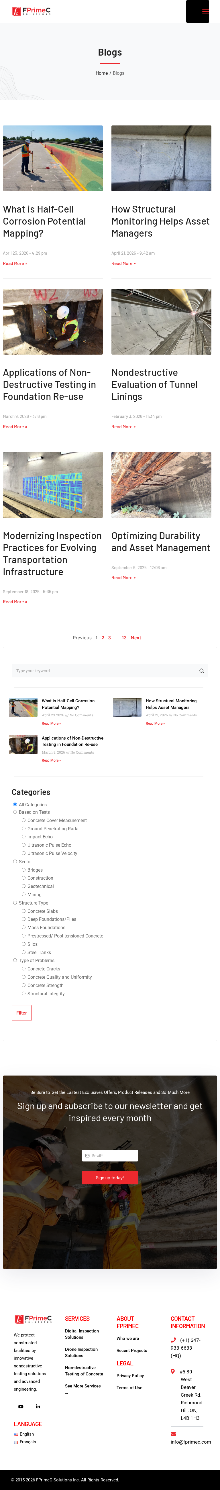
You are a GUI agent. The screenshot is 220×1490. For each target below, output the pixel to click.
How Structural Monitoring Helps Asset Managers (160, 221)
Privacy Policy (130, 1375)
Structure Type (33, 903)
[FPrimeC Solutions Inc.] (31, 11)
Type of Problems (36, 960)
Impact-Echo (39, 837)
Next (136, 637)
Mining (34, 894)
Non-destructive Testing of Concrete (84, 1371)
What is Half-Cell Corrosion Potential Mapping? (44, 221)
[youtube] (21, 1407)
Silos (32, 944)
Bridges (34, 870)
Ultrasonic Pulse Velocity (51, 853)
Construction (39, 878)
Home (102, 73)
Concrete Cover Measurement (56, 820)
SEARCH (201, 670)
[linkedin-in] (38, 1407)
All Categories (32, 804)
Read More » (15, 263)
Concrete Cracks (43, 969)
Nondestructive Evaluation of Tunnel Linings (154, 384)
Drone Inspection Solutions (81, 1352)
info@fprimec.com (191, 1442)
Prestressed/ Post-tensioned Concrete (64, 936)
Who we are (128, 1338)
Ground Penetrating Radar (53, 829)
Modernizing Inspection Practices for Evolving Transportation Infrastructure (52, 553)
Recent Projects (132, 1350)
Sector (25, 861)
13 (124, 637)
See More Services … (83, 1389)
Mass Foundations (45, 927)
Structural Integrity (45, 993)
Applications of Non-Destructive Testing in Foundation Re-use (49, 384)
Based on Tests (34, 812)
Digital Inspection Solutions (82, 1334)
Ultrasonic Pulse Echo (48, 845)
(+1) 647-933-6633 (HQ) (186, 1348)
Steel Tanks (38, 952)
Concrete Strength (45, 985)
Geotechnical (40, 886)
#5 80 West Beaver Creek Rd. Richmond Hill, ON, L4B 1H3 (191, 1395)
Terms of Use (129, 1387)
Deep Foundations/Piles (51, 919)
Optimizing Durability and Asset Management (161, 541)
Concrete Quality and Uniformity (59, 977)
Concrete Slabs (42, 911)
